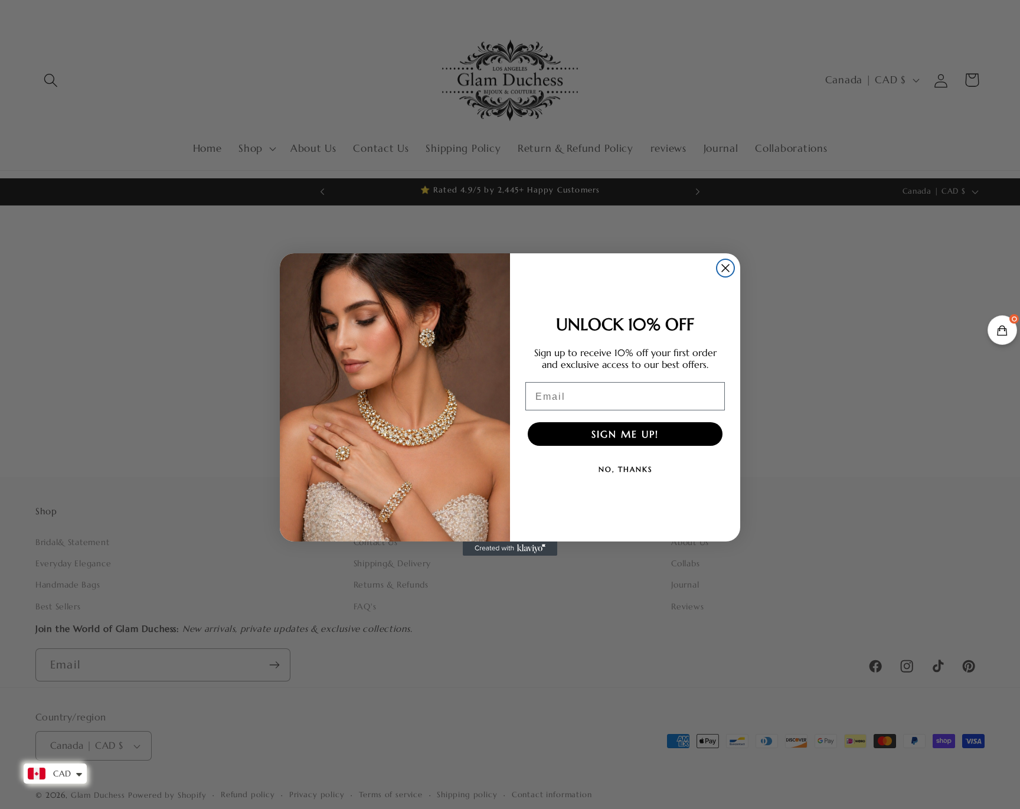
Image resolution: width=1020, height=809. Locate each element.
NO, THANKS (625, 469)
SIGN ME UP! (625, 434)
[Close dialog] (725, 268)
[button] (1002, 330)
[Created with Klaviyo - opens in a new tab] (510, 548)
